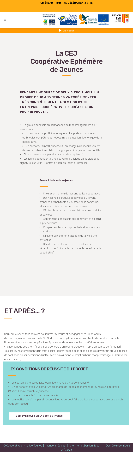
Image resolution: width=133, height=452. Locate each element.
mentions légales (55, 445)
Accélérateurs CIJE (78, 2)
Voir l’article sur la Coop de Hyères (39, 416)
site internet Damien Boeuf (85, 445)
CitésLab (46, 2)
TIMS (58, 2)
